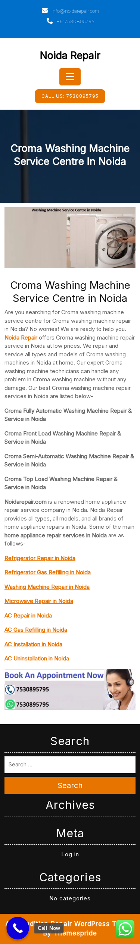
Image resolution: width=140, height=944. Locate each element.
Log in (70, 854)
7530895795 (70, 96)
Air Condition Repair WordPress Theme (70, 924)
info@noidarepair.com (74, 11)
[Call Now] (17, 928)
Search (70, 785)
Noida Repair (70, 55)
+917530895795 (74, 21)
